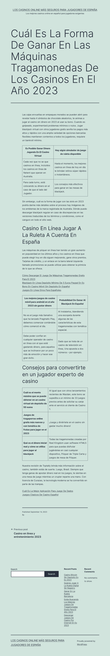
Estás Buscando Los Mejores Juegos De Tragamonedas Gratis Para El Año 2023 (71, 605)
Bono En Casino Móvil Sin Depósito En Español (46, 286)
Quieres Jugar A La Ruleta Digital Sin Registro (71, 585)
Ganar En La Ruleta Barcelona (69, 593)
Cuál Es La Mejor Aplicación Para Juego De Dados (47, 491)
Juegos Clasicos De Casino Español (40, 494)
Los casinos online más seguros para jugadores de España (55, 9)
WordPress (82, 644)
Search (14, 569)
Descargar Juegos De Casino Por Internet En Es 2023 (70, 620)
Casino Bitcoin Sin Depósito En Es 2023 (71, 577)
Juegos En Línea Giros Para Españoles (41, 290)
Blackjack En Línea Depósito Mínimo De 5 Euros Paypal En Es (53, 283)
